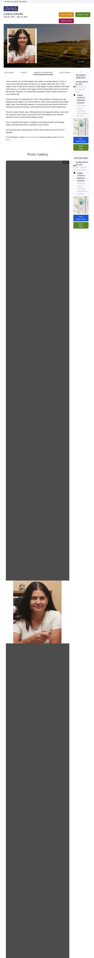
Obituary (9, 72)
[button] (81, 125)
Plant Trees (81, 147)
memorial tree (32, 137)
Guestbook (65, 72)
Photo (24, 72)
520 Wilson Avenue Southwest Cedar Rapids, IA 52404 (82, 111)
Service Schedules (43, 72)
